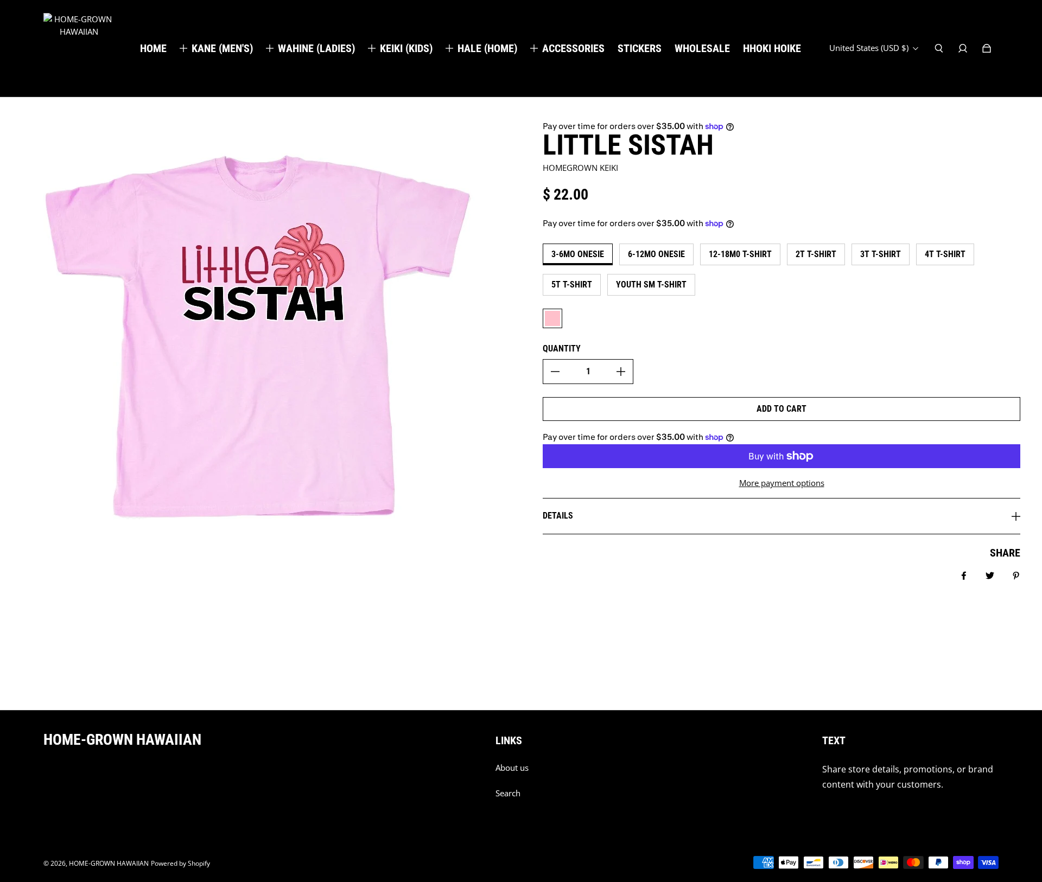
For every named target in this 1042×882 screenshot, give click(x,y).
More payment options (781, 483)
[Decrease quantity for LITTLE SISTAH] (555, 372)
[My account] (963, 48)
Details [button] (558, 515)
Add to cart (781, 409)
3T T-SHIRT (880, 254)
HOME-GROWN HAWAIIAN (109, 863)
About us (512, 768)
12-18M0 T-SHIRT (740, 254)
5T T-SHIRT (571, 284)
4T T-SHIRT (945, 254)
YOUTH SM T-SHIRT (651, 284)
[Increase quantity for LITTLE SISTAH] (621, 372)
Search (507, 793)
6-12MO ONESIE (656, 254)
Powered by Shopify (180, 863)
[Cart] (987, 48)
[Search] (939, 48)
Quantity (562, 348)
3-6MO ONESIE (577, 254)
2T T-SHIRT (816, 254)
